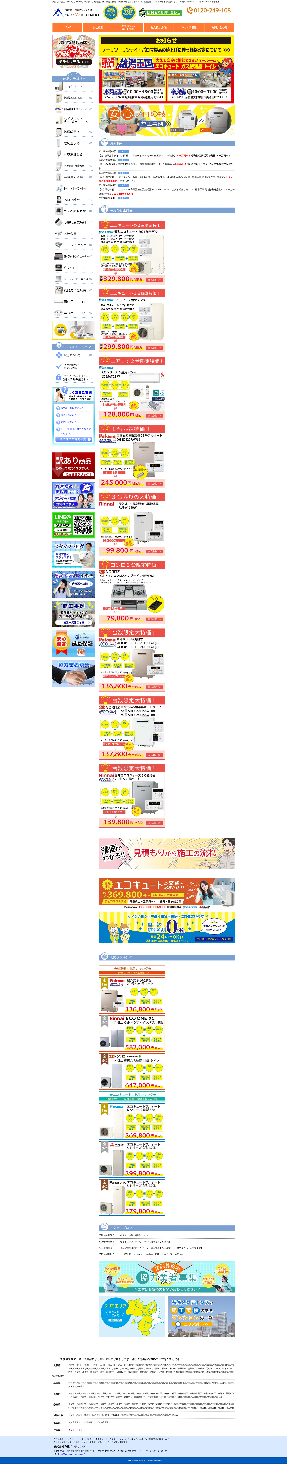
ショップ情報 (189, 27)
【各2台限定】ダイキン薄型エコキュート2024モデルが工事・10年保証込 (165, 155)
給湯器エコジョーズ (74, 110)
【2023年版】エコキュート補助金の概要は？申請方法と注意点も (151, 1254)
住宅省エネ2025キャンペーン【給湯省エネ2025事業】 (146, 1241)
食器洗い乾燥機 (74, 291)
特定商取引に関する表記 (74, 367)
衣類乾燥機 (74, 211)
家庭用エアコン (74, 302)
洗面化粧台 (74, 200)
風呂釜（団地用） (74, 166)
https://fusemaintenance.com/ (71, 1454)
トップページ (67, 27)
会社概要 (98, 27)
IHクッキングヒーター (74, 257)
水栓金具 (74, 234)
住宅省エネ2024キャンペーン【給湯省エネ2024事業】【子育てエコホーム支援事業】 (161, 1248)
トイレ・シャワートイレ (74, 189)
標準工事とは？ (69, 415)
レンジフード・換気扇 (74, 279)
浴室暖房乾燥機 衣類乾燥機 (74, 223)
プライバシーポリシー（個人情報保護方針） (74, 378)
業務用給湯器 (74, 177)
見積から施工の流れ (128, 27)
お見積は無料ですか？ (72, 408)
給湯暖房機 (74, 132)
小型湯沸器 (74, 155)
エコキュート (74, 87)
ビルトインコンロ (74, 245)
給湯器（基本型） (74, 98)
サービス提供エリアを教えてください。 (76, 431)
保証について (74, 355)
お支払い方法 (158, 27)
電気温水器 (74, 144)
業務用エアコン (74, 313)
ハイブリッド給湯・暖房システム (74, 121)
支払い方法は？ (69, 422)
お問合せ (219, 27)
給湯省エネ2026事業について (134, 1235)
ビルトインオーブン (74, 268)
